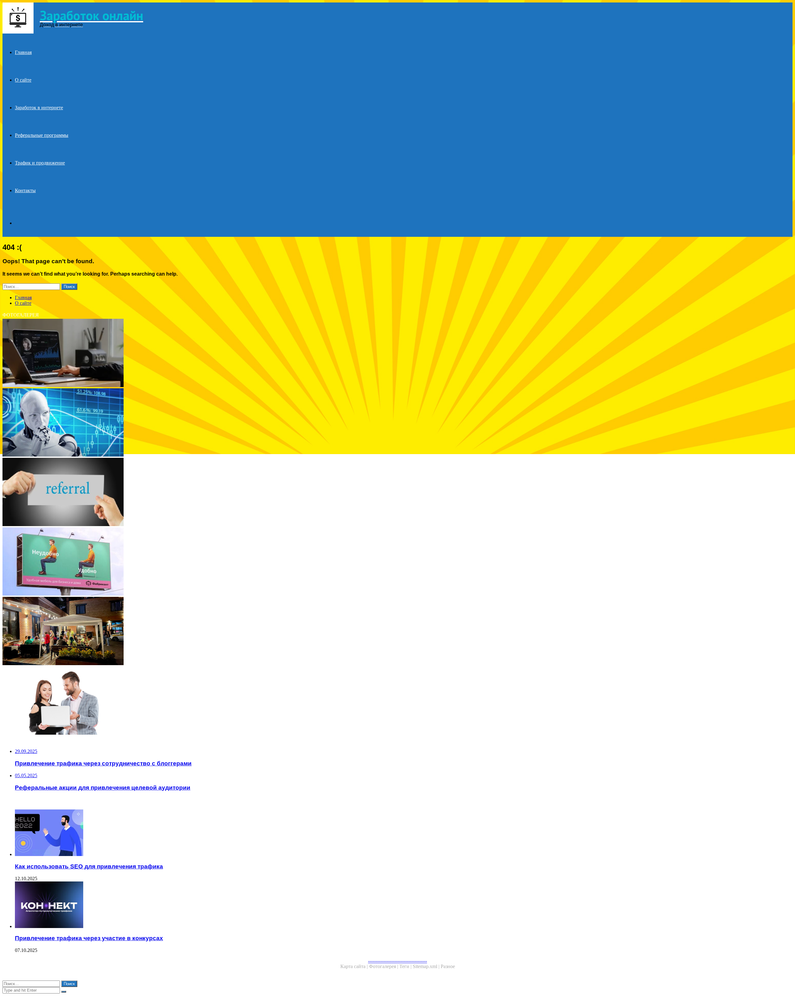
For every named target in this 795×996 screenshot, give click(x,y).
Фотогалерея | (384, 966)
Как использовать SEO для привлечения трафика (89, 866)
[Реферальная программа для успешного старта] (188, 701)
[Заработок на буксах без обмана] (188, 353)
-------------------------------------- (397, 960)
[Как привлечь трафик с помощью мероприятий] (188, 631)
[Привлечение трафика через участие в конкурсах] (195, 905)
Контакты (25, 190)
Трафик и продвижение (40, 162)
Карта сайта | (354, 966)
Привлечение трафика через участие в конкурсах (89, 938)
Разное (448, 966)
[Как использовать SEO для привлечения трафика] (195, 833)
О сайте (23, 80)
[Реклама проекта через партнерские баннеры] (188, 562)
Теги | (406, 966)
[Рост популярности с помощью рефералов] (188, 492)
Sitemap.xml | (427, 966)
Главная (23, 52)
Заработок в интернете (39, 107)
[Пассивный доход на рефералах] (188, 423)
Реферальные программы (41, 135)
